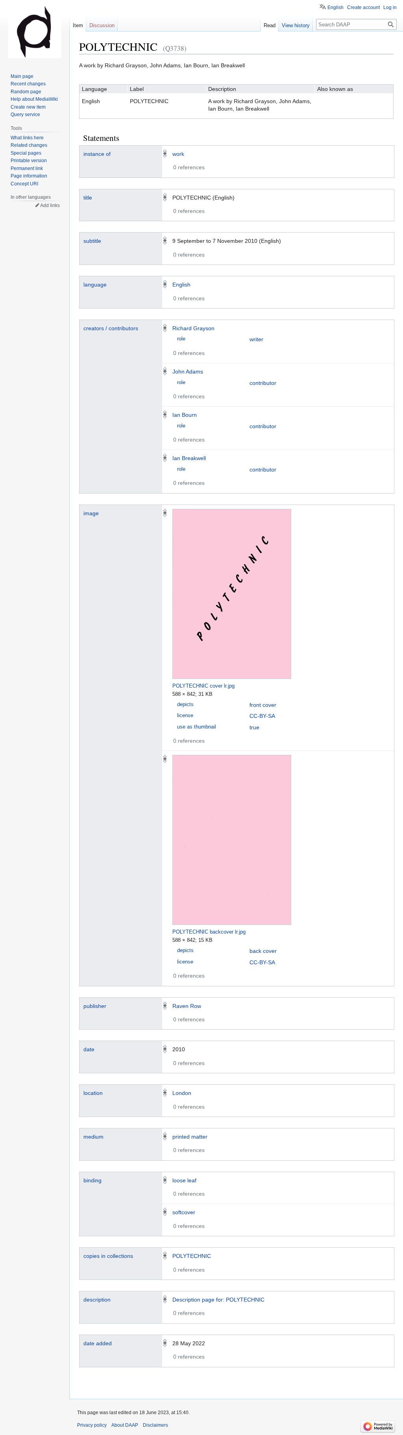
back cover (263, 951)
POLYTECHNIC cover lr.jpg (203, 686)
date (88, 1049)
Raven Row (186, 1006)
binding (92, 1180)
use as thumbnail (196, 727)
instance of (97, 154)
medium (93, 1137)
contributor (263, 383)
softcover (183, 1212)
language (95, 284)
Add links (50, 205)
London (181, 1093)
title (87, 197)
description (97, 1299)
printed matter (189, 1137)
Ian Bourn (184, 415)
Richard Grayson (193, 328)
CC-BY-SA (262, 716)
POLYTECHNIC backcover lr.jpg (209, 932)
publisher (94, 1006)
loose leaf (184, 1180)
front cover (263, 705)
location (93, 1093)
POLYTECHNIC (191, 1256)
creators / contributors (110, 328)
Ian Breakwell (189, 458)
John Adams (187, 371)
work (178, 154)
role (181, 339)
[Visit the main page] (34, 31)
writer (256, 339)
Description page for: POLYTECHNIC (218, 1299)
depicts (185, 704)
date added (97, 1343)
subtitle (92, 241)
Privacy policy (92, 1425)
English (181, 284)
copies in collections (108, 1256)
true (254, 727)
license (185, 715)
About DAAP (124, 1425)
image (91, 513)
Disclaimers (155, 1425)
